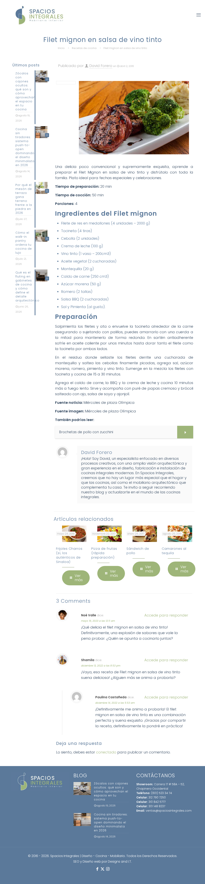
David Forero (100, 65)
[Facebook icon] (97, 869)
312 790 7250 (157, 797)
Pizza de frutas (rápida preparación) (104, 553)
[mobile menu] (198, 15)
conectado (106, 752)
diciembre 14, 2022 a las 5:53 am (115, 702)
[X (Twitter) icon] (102, 869)
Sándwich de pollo (138, 550)
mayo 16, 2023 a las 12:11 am (98, 621)
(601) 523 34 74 (161, 793)
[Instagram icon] (108, 869)
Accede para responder (166, 615)
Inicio (61, 48)
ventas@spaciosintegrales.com (169, 811)
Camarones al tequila (174, 550)
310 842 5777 (157, 802)
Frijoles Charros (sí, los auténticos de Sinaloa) (69, 555)
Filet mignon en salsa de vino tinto (125, 48)
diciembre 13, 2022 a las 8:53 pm (100, 665)
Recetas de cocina (84, 48)
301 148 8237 (157, 806)
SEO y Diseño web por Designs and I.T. (102, 861)
